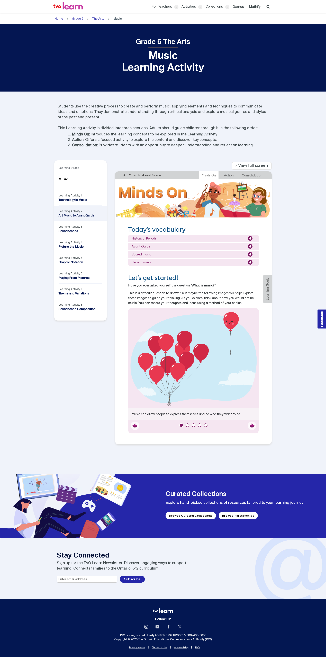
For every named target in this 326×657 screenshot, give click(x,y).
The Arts (98, 18)
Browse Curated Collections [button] (191, 515)
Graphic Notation (71, 262)
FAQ (197, 647)
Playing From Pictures (74, 278)
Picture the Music (71, 246)
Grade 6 (78, 18)
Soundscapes (68, 231)
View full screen (251, 165)
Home (58, 18)
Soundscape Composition (77, 309)
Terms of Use (159, 647)
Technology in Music (73, 200)
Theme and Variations (74, 293)
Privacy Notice (137, 647)
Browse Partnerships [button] (238, 515)
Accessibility (181, 647)
